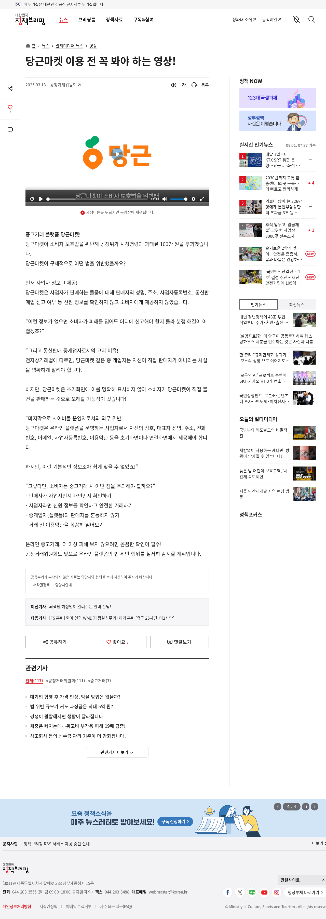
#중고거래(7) (99, 680)
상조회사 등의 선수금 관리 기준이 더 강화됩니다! (78, 736)
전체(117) (34, 680)
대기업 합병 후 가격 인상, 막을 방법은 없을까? (75, 697)
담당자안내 (63, 584)
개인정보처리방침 (17, 906)
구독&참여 (143, 19)
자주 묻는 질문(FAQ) (116, 906)
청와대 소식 (242, 19)
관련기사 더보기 (114, 752)
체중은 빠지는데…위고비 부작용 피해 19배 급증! (78, 726)
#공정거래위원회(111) (65, 680)
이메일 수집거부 (78, 906)
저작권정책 (41, 584)
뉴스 (63, 19)
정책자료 (114, 19)
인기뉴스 (258, 304)
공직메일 (269, 19)
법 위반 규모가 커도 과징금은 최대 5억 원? (71, 707)
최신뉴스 (296, 304)
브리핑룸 (87, 19)
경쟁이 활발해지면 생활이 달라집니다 (66, 717)
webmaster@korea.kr (168, 892)
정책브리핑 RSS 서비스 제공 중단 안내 (57, 843)
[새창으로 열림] (194, 85)
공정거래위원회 (63, 85)
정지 (305, 806)
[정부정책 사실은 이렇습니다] (277, 121)
